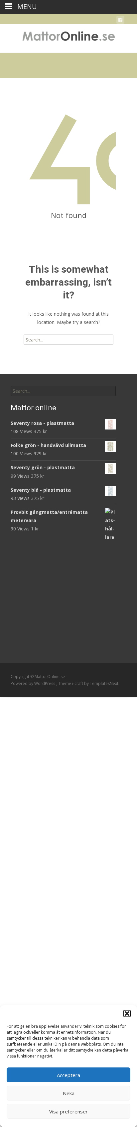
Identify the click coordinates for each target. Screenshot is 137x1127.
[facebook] (120, 21)
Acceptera (68, 1075)
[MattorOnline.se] (68, 37)
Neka (68, 1093)
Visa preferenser (68, 1111)
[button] (127, 1013)
